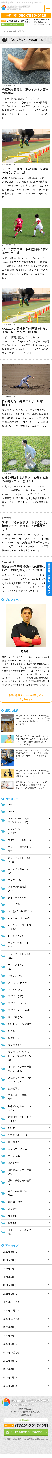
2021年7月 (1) (10, 1268)
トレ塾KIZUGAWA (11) (20, 911)
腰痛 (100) (13, 1162)
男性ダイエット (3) (18, 1135)
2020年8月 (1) (10, 1327)
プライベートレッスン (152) (19, 956)
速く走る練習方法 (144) (17, 1193)
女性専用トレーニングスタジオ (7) (19, 1079)
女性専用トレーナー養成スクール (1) (19, 1068)
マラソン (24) (15, 975)
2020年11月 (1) (11, 1310)
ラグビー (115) (15, 996)
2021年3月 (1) (10, 1285)
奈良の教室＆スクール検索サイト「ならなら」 (26, 697)
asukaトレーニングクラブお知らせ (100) (19, 820)
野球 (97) (12, 1209)
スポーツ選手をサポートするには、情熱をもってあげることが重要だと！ (25, 526)
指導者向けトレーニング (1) (19, 1108)
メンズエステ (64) (17, 982)
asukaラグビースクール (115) (19, 831)
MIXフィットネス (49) (19, 840)
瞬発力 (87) (14, 1142)
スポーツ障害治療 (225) (17, 888)
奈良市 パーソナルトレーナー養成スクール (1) (19, 1056)
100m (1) (12, 811)
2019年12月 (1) (11, 1352)
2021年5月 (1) (10, 1277)
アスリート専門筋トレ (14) (19, 849)
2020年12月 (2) (11, 1302)
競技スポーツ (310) (18, 1149)
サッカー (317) (15, 880)
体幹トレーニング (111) (20, 1024)
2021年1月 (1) (10, 1293)
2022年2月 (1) (10, 1260)
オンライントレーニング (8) (19, 860)
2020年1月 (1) (10, 1344)
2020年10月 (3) (11, 1319)
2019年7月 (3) (10, 1377)
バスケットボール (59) (19, 918)
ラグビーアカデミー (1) (20, 1003)
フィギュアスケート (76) (18, 945)
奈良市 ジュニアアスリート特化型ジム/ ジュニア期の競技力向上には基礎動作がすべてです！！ (33, 773)
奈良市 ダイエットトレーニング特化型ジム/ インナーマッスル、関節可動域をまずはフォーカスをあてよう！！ (33, 754)
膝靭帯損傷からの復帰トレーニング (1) (19, 1182)
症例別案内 (26, 1415)
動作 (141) (13, 1038)
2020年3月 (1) (10, 1335)
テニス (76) (14, 904)
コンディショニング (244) (18, 871)
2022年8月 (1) (10, 1252)
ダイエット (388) (17, 897)
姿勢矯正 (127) (15, 1088)
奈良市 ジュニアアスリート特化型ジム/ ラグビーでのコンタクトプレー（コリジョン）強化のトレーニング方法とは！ (33, 719)
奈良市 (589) (14, 1045)
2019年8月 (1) (10, 1369)
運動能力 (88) (15, 1202)
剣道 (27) (12, 1031)
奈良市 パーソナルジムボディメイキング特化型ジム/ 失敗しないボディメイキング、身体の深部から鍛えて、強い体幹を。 (33, 740)
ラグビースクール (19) (19, 1010)
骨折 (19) (12, 1223)
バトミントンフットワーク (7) (19, 927)
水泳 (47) (12, 1128)
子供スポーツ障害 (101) (17, 1097)
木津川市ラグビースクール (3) (19, 1119)
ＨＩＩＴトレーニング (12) (19, 1232)
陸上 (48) (12, 1216)
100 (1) (11, 804)
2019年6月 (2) (10, 1386)
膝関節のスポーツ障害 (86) (19, 1171)
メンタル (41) (15, 989)
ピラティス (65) (16, 936)
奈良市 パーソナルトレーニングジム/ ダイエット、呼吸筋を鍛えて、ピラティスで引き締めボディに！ (33, 785)
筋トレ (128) (14, 1156)
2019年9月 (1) (10, 1361)
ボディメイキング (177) (17, 967)
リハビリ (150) (15, 1017)
